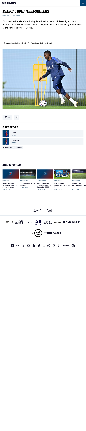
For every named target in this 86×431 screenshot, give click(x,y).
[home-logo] (9, 3)
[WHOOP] (57, 222)
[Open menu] (83, 3)
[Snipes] (76, 222)
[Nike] (37, 210)
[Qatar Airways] (49, 210)
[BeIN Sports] (48, 233)
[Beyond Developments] (10, 222)
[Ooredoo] (29, 222)
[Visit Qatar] (19, 222)
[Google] (57, 233)
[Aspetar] (29, 233)
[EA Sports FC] (38, 233)
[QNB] (67, 222)
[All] (38, 222)
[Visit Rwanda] (48, 222)
